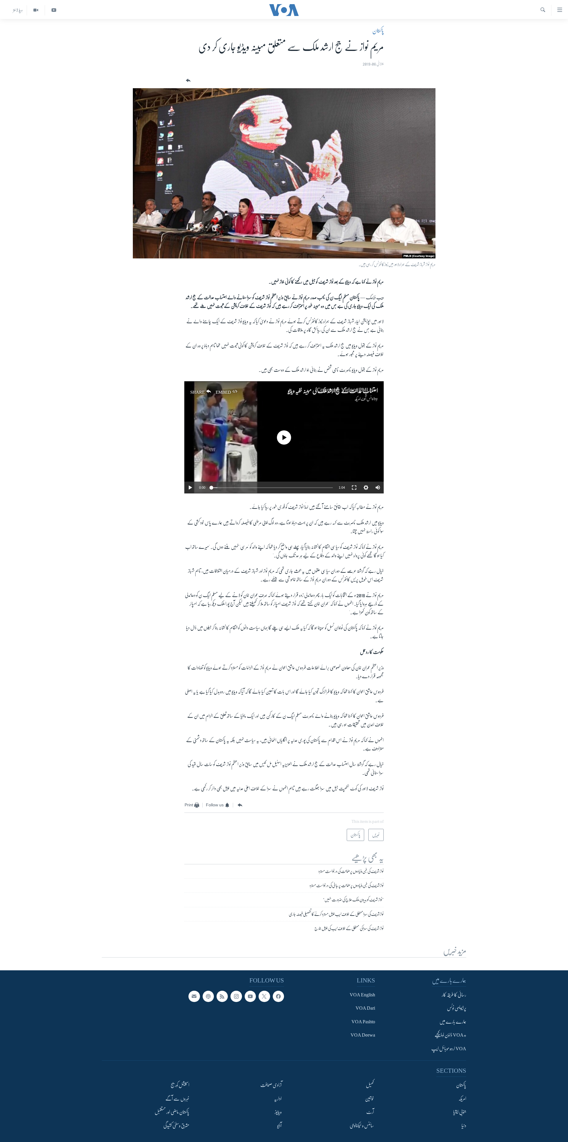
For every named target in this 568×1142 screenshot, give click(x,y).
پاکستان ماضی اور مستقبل (172, 1112)
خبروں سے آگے (177, 1099)
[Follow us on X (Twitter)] (264, 996)
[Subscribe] (194, 996)
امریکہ (462, 1099)
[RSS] (222, 996)
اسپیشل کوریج (180, 1085)
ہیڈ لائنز (18, 10)
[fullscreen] (354, 487)
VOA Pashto (363, 1022)
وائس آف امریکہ (363, 398)
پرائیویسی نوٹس (456, 1008)
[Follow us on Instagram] (236, 996)
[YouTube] (54, 10)
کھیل (370, 1085)
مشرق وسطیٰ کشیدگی (176, 1126)
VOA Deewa (363, 1035)
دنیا (464, 1126)
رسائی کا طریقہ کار (454, 995)
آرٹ (370, 1112)
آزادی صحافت (271, 1085)
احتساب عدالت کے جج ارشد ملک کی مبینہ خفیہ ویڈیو (333, 390)
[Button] (188, 80)
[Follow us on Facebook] (278, 996)
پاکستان (378, 30)
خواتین (369, 1099)
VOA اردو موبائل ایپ (448, 1049)
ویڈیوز (278, 1112)
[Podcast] (208, 996)
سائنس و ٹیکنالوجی (362, 1126)
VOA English (362, 995)
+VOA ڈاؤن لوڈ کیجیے (450, 1035)
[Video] (36, 10)
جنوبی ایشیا (459, 1112)
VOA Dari (365, 1008)
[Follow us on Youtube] (250, 996)
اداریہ (278, 1099)
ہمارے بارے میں (452, 1022)
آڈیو (279, 1126)
